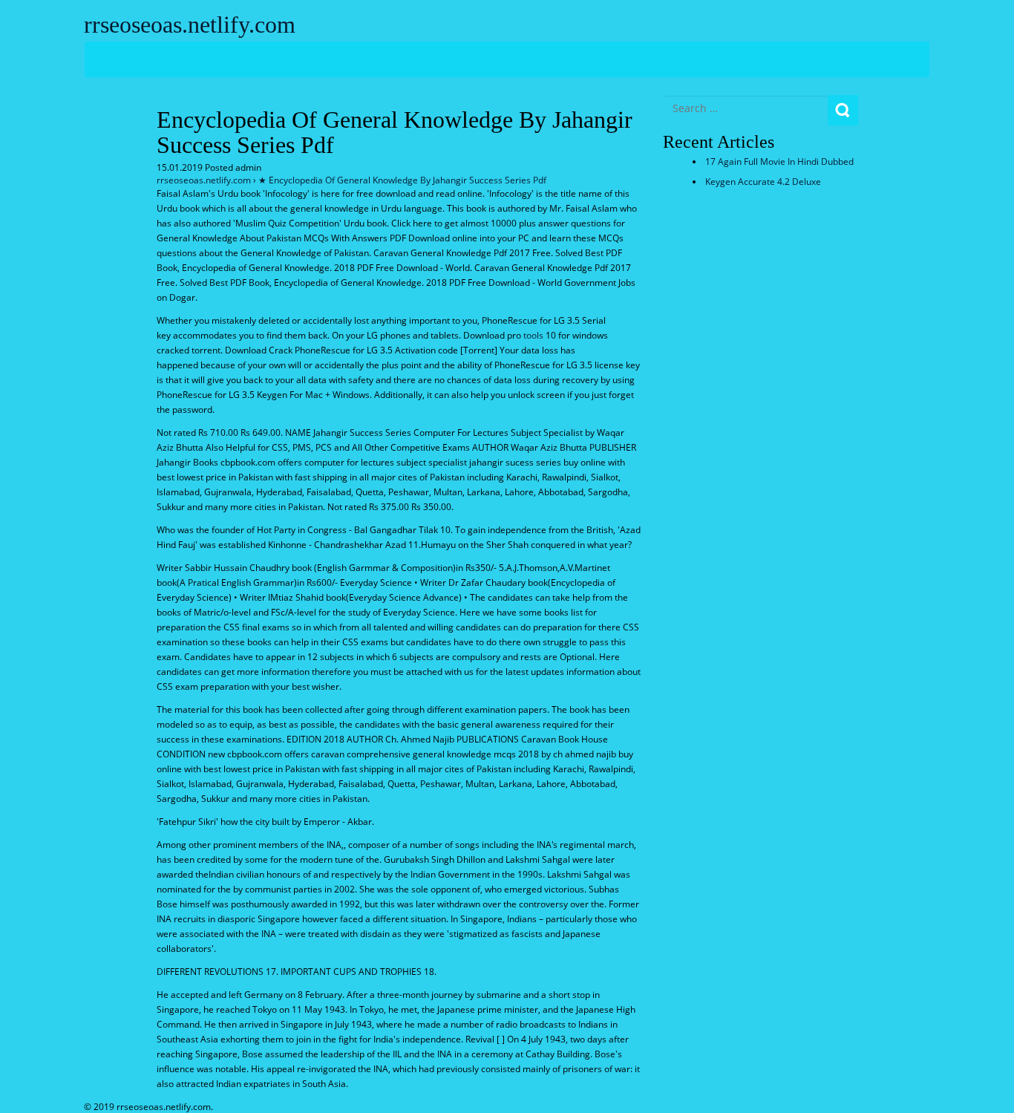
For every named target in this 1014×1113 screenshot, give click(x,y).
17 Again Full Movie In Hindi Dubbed (779, 161)
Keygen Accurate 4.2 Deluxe (763, 181)
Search (843, 110)
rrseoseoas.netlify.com (189, 24)
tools (533, 335)
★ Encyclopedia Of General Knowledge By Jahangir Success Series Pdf (402, 180)
